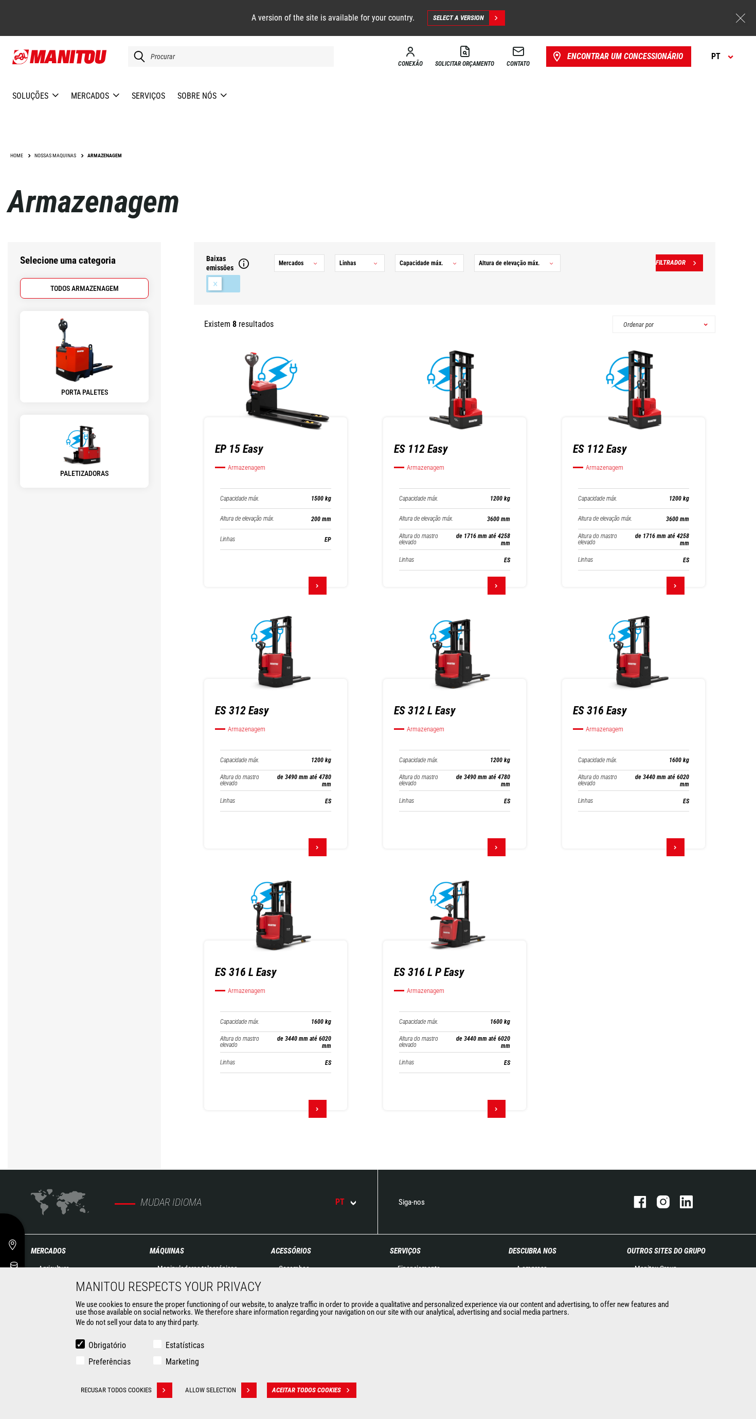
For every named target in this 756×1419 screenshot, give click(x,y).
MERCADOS (48, 1251)
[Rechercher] (137, 56)
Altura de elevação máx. (247, 519)
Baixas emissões (223, 283)
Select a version (458, 18)
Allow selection (210, 1390)
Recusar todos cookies (116, 1390)
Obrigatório (107, 1345)
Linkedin (681, 1201)
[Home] (59, 56)
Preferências (109, 1362)
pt (340, 1202)
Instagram (658, 1201)
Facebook (634, 1201)
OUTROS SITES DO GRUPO (666, 1251)
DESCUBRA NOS (532, 1251)
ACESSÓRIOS (291, 1251)
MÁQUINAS (167, 1251)
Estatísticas (185, 1345)
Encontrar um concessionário (625, 56)
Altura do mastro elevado (418, 539)
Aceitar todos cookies (306, 1390)
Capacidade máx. (240, 499)
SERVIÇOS (405, 1251)
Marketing (182, 1362)
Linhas (227, 539)
